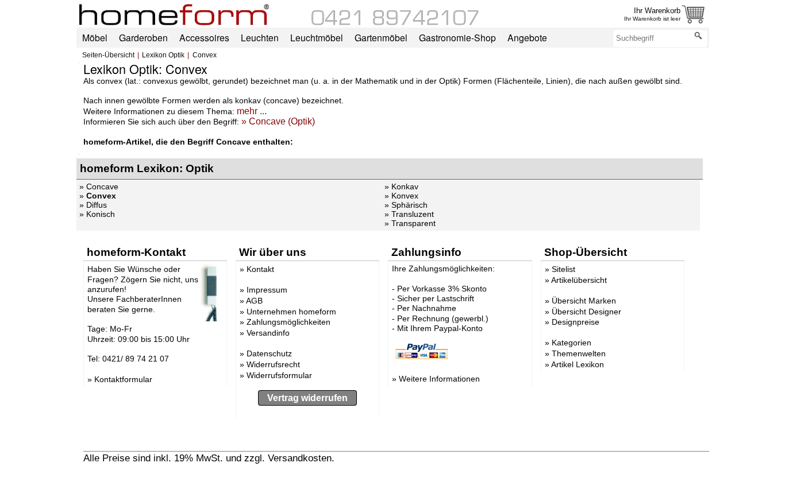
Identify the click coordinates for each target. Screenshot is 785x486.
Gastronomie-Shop (457, 37)
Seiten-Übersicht (108, 55)
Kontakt (260, 269)
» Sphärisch (406, 204)
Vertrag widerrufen (307, 398)
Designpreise (575, 321)
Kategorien (571, 342)
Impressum (267, 289)
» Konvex (401, 195)
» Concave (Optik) (278, 121)
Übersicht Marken (584, 300)
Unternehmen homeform (291, 311)
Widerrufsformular (279, 375)
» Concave (98, 186)
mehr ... (252, 111)
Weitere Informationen (439, 378)
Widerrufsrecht (273, 364)
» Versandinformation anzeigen (403, 458)
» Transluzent (409, 214)
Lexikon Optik (163, 55)
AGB (254, 300)
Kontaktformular (123, 379)
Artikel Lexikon (577, 364)
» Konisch (97, 214)
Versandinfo (268, 332)
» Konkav (401, 186)
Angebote (527, 37)
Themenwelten (579, 353)
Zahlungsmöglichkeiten (288, 321)
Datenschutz (269, 353)
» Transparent (410, 223)
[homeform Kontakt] (395, 22)
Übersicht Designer (586, 311)
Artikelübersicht (579, 280)
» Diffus (93, 204)
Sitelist (563, 269)
